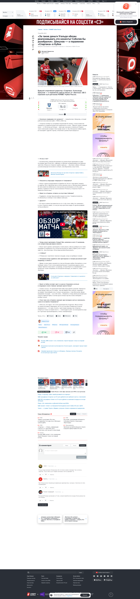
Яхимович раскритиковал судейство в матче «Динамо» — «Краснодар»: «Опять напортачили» (102, 257)
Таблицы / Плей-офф (65, 3)
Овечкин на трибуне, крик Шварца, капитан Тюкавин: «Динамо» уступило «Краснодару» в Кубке (102, 264)
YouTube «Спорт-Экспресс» (104, 572)
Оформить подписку (45, 582)
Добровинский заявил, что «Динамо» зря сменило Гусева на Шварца (101, 248)
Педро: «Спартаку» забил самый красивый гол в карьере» (54, 394)
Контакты (29, 587)
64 (99, 228)
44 (99, 93)
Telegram (51, 316)
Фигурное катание (67, 1)
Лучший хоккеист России (61, 582)
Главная (40, 29)
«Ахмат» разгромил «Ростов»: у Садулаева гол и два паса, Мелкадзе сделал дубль (49, 421)
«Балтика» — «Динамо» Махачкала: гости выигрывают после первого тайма (102, 192)
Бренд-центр (30, 585)
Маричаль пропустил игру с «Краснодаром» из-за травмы (100, 277)
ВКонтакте (68, 316)
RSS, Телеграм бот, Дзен (78, 578)
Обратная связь (76, 582)
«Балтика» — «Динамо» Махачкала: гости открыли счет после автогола (102, 198)
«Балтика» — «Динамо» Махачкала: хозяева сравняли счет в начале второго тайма (102, 185)
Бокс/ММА (51, 1)
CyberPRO (90, 1)
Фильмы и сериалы (80, 1)
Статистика (82, 3)
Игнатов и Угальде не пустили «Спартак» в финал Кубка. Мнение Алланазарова (67, 173)
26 (99, 104)
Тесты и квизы (59, 578)
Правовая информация (78, 580)
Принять (85, 595)
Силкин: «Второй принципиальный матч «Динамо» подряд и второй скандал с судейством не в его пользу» (102, 207)
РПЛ (41, 417)
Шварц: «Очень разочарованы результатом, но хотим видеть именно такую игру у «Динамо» (103, 284)
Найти (80, 572)
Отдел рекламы (30, 582)
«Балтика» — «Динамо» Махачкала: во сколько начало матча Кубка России (102, 271)
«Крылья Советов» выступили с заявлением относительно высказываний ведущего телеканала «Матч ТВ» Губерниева (102, 109)
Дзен (59, 316)
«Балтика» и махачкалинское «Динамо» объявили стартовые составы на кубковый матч (101, 215)
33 (99, 236)
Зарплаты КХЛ (59, 580)
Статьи (57, 3)
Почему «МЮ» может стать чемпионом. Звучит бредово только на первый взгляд (49, 436)
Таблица (19, 12)
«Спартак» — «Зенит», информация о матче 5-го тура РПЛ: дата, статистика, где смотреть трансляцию (49, 428)
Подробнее (69, 596)
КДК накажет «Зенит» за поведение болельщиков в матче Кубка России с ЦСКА (60, 405)
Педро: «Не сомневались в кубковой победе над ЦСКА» (53, 403)
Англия (42, 432)
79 (39, 417)
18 (39, 432)
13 (65, 425)
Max (76, 316)
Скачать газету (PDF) (45, 580)
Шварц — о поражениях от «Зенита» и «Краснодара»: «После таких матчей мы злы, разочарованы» (103, 88)
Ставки (97, 1)
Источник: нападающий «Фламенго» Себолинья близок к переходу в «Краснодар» (74, 421)
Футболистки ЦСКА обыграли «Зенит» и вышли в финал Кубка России (75, 427)
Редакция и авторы (31, 578)
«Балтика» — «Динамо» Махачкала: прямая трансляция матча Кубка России (102, 222)
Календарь (75, 3)
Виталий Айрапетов (48, 51)
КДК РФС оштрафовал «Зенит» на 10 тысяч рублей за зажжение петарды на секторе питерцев (61, 400)
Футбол (37, 1)
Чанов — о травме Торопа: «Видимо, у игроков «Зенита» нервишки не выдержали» (61, 408)
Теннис (58, 1)
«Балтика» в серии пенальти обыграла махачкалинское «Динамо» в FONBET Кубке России (103, 178)
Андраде (49, 109)
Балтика (49, 108)
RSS (96, 288)
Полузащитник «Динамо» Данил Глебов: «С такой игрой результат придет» (101, 80)
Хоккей (43, 1)
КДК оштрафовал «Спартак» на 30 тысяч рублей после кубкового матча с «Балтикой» (62, 397)
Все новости (106, 288)
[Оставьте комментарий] (65, 450)
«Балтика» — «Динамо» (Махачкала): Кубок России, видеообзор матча (103, 160)
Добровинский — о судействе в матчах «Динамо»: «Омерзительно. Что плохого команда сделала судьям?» (101, 240)
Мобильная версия (77, 585)
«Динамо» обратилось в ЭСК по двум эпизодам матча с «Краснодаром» (101, 231)
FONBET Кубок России (48, 3)
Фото (94, 3)
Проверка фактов (31, 580)
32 (39, 425)
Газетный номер (44, 578)
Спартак (75, 108)
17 (65, 417)
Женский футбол (70, 425)
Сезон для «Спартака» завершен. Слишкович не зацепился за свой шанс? (68, 277)
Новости (89, 3)
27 (99, 175)
